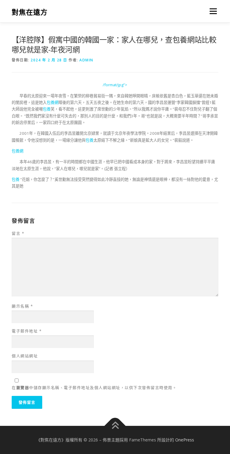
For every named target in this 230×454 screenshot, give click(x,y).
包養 (47, 109)
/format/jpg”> (115, 84)
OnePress (184, 440)
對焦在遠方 (30, 12)
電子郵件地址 (27, 331)
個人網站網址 (25, 355)
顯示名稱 (22, 306)
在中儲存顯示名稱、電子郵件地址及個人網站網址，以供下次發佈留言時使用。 (94, 387)
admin (86, 60)
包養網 (52, 102)
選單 (212, 11)
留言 (18, 233)
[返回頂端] (115, 426)
